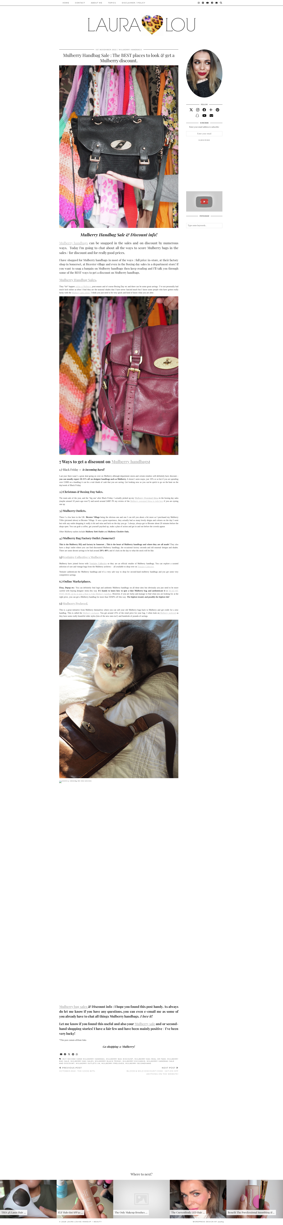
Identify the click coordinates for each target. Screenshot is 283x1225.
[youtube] (204, 116)
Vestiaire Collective (146, 567)
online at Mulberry (83, 286)
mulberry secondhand (138, 1063)
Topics (112, 3)
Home (66, 3)
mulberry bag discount (119, 1059)
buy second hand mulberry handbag (84, 1059)
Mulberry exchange (91, 613)
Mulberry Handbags (130, 50)
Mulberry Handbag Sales (77, 280)
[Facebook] (212, 3)
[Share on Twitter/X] (69, 1054)
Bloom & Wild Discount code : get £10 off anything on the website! (152, 1071)
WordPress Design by (208, 1222)
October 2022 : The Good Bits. (77, 1069)
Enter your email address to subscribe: (204, 127)
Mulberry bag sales (73, 1006)
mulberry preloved (113, 1063)
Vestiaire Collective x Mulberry (83, 557)
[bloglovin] (211, 110)
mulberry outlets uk (88, 1063)
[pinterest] (217, 110)
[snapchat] (197, 116)
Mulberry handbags (73, 243)
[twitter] (191, 110)
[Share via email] (61, 1054)
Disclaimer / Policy (133, 3)
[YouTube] (207, 3)
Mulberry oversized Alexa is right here (146, 501)
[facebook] (204, 110)
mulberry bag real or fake (150, 1059)
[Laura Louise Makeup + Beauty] (141, 22)
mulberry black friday (108, 1061)
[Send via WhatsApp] (77, 1054)
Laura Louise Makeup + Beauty (84, 1222)
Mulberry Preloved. (75, 603)
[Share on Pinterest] (73, 1054)
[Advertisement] (208, 167)
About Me (96, 3)
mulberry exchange (134, 1061)
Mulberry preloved (167, 613)
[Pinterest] (203, 3)
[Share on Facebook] (65, 1054)
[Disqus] (118, 1120)
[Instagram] (199, 3)
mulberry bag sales (82, 1061)
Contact (80, 3)
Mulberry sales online (81, 293)
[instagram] (197, 110)
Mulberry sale (145, 1024)
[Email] (216, 3)
